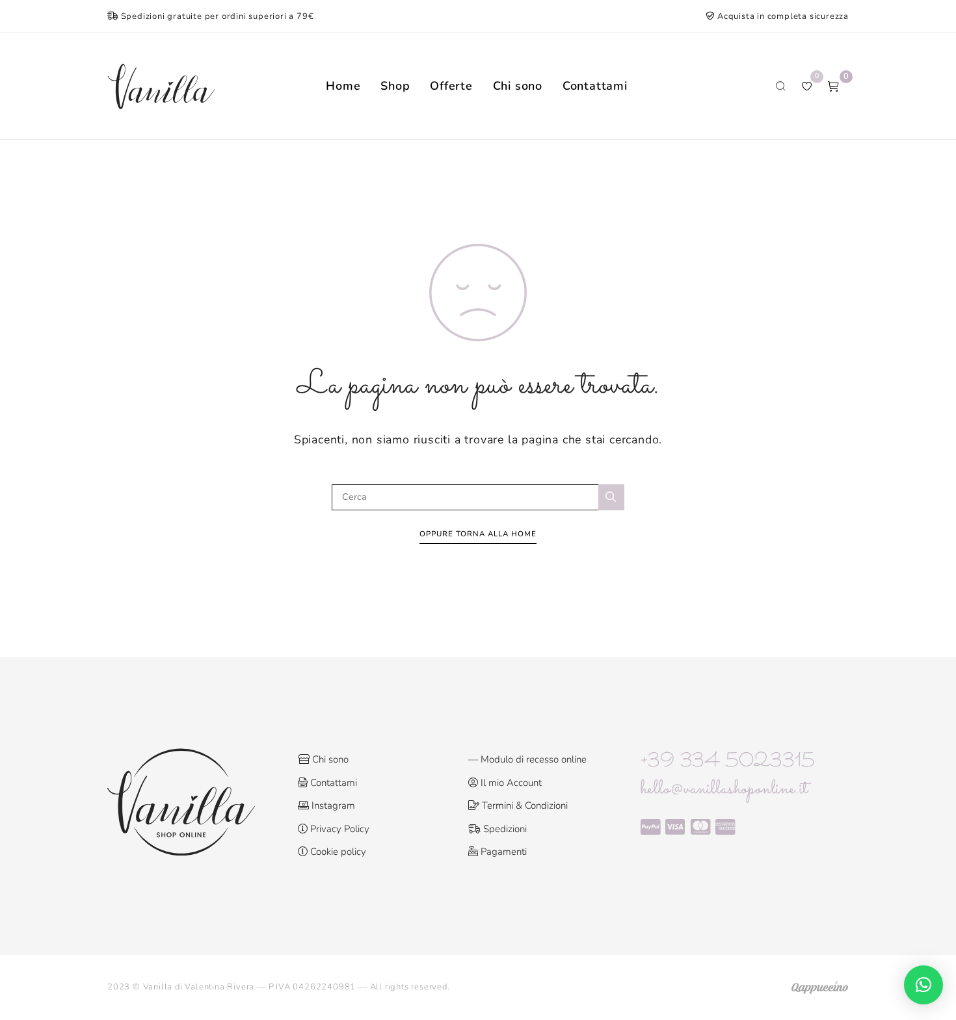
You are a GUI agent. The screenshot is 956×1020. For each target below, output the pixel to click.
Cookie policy (337, 851)
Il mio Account (510, 782)
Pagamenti (502, 851)
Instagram (332, 805)
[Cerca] (611, 497)
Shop (395, 86)
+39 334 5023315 (728, 762)
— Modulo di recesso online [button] (527, 759)
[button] (923, 984)
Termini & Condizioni (523, 805)
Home (343, 86)
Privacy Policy (338, 828)
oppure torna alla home (478, 534)
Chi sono (517, 86)
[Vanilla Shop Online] (161, 86)
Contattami (595, 86)
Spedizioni (504, 828)
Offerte (451, 86)
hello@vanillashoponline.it (725, 789)
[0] (833, 86)
